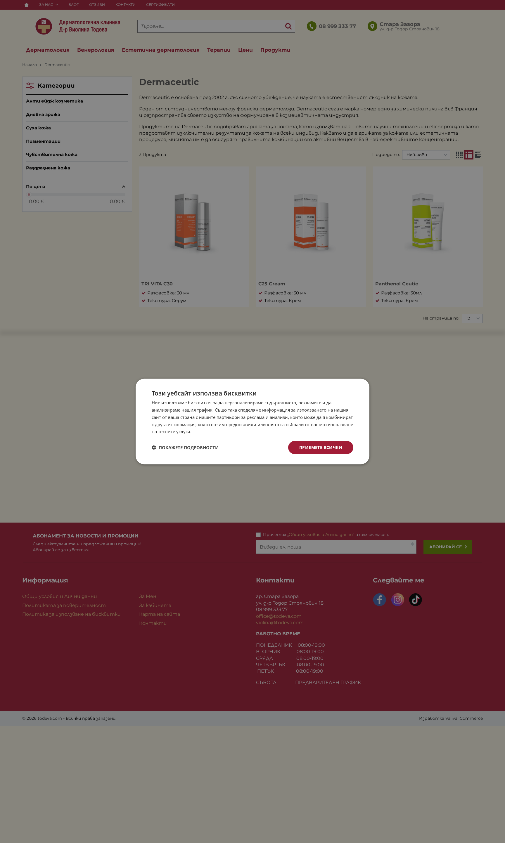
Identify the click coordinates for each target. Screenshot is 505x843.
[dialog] (252, 421)
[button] (185, 447)
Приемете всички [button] (320, 447)
